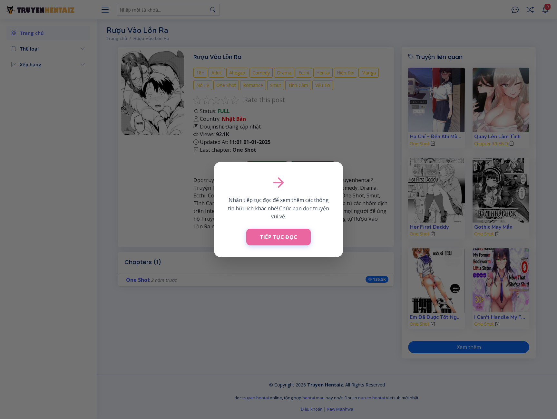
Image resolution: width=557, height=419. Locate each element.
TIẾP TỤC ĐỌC (279, 237)
